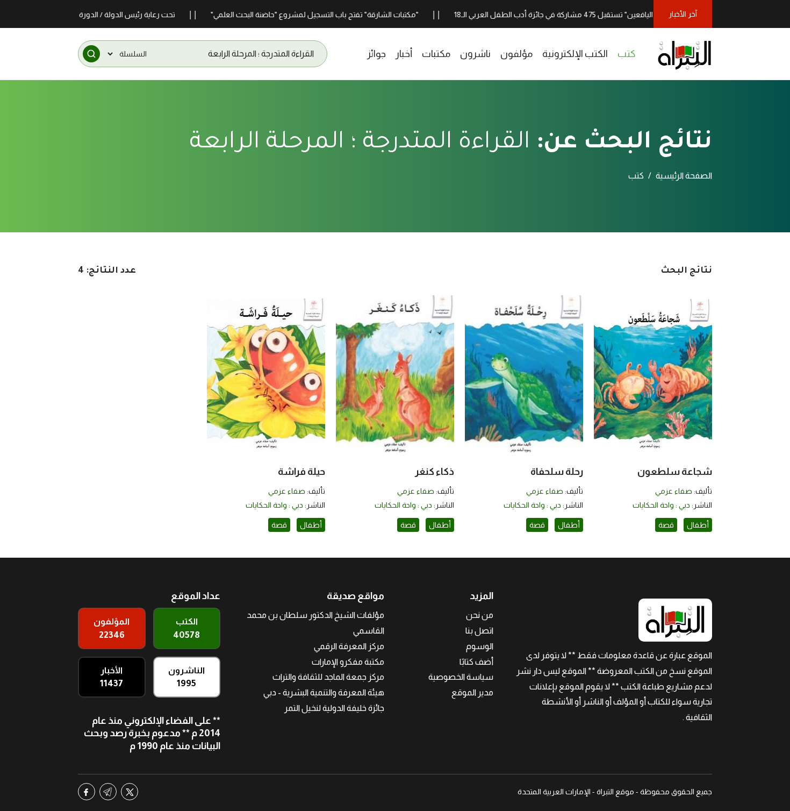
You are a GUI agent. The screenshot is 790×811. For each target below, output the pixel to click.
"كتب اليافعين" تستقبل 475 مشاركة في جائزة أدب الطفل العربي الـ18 (583, 14)
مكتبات (436, 53)
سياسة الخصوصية (460, 676)
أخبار (404, 53)
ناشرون (475, 53)
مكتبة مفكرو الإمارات (348, 661)
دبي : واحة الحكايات (661, 505)
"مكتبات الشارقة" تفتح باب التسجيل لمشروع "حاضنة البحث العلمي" (335, 14)
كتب (626, 53)
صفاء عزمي (673, 491)
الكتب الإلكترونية (575, 53)
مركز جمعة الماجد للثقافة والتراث (328, 676)
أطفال (698, 525)
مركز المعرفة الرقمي (349, 646)
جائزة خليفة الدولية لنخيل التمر (334, 708)
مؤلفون (516, 53)
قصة (666, 525)
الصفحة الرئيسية (684, 175)
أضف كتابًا (476, 661)
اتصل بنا (479, 630)
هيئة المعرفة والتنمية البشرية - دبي (323, 692)
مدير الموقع (472, 692)
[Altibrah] (684, 53)
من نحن (479, 615)
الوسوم (479, 646)
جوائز (376, 53)
